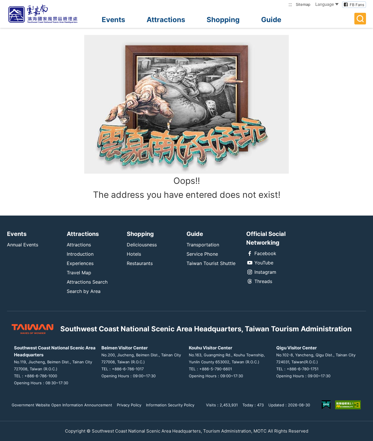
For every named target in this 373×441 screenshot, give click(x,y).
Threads (263, 281)
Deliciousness (142, 245)
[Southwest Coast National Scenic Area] (48, 14)
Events (113, 19)
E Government (326, 404)
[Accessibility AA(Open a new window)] (348, 404)
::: (290, 4)
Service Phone (202, 254)
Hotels (134, 254)
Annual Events (22, 245)
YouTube (263, 263)
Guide (271, 19)
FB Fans (357, 4)
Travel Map (79, 272)
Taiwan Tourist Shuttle (210, 263)
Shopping (223, 19)
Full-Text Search (360, 18)
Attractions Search (87, 282)
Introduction (80, 254)
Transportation (202, 245)
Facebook (265, 253)
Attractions (166, 19)
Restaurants (140, 263)
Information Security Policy (170, 405)
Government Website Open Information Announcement (62, 405)
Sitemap (303, 4)
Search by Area (84, 291)
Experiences (80, 263)
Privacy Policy (129, 405)
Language (324, 4)
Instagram (265, 272)
